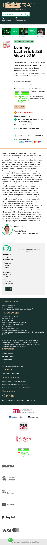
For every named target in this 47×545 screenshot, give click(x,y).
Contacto (20, 3)
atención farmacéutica (32, 88)
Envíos (4, 363)
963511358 (9, 3)
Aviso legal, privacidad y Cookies (23, 542)
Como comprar (7, 360)
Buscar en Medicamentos (21, 19)
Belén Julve (18, 226)
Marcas (33, 3)
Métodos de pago (8, 356)
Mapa (30, 122)
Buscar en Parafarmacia (6, 19)
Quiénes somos (7, 353)
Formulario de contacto (10, 374)
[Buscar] (27, 14)
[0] (2, 20)
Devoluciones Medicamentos (12, 366)
